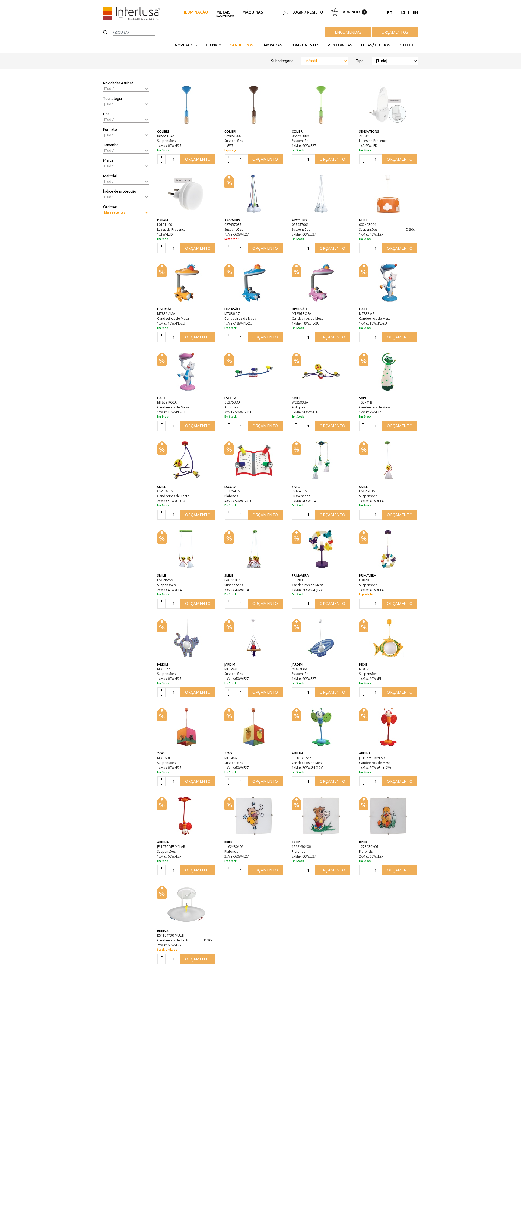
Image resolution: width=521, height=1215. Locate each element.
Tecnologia (112, 98)
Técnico (213, 45)
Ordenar (110, 207)
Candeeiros (241, 45)
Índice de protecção (119, 191)
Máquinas (252, 12)
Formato (110, 129)
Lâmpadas (271, 45)
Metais (225, 14)
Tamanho (111, 145)
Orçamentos (395, 32)
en (415, 12)
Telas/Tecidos (375, 45)
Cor (106, 114)
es (403, 12)
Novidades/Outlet (118, 83)
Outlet (406, 45)
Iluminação (196, 12)
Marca (108, 160)
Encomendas (348, 32)
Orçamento (198, 159)
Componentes (304, 45)
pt (389, 12)
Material (110, 176)
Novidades (186, 45)
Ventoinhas (340, 45)
